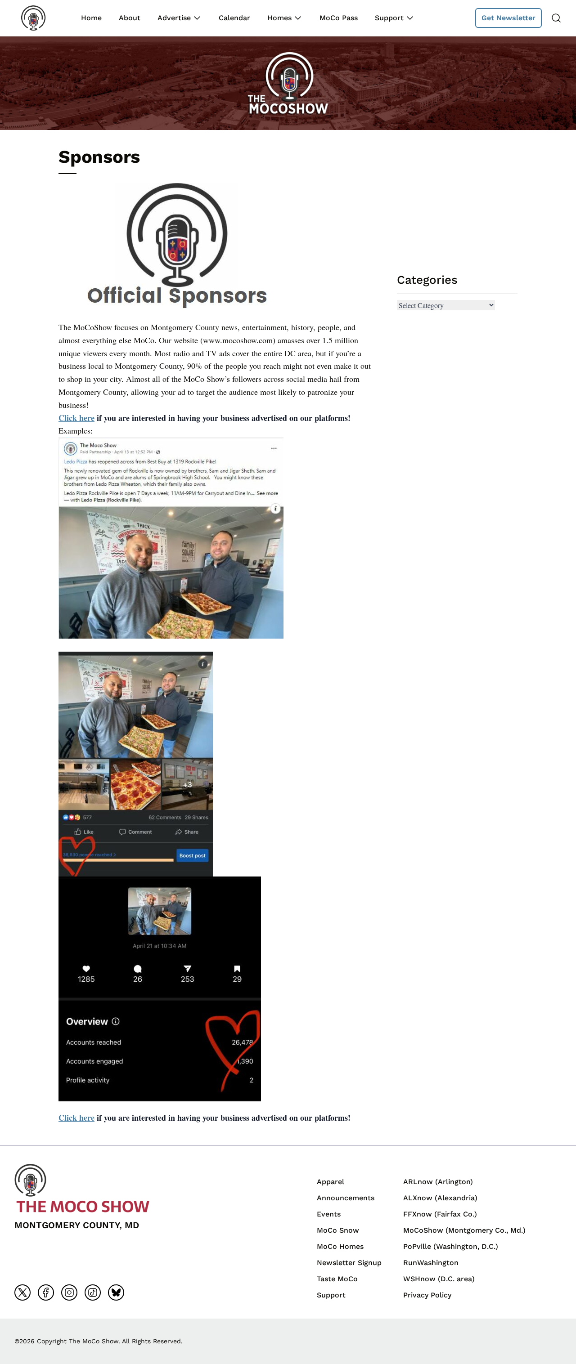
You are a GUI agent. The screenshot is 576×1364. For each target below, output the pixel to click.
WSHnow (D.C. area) (439, 1279)
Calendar (234, 17)
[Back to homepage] (39, 18)
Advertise (174, 17)
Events (329, 1214)
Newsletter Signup (349, 1262)
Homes (279, 17)
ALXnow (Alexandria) (440, 1198)
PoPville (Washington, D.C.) (450, 1246)
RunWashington (431, 1262)
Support (389, 17)
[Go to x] (22, 1292)
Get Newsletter (509, 17)
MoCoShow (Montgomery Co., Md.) (464, 1230)
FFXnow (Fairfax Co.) (440, 1214)
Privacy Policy (427, 1295)
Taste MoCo (337, 1279)
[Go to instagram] (69, 1292)
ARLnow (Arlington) (438, 1181)
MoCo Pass (339, 17)
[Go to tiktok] (93, 1292)
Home (91, 17)
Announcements (345, 1198)
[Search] (556, 18)
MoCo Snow (338, 1230)
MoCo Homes (340, 1246)
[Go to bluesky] (116, 1292)
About (129, 17)
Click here (76, 418)
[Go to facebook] (46, 1292)
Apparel (330, 1181)
